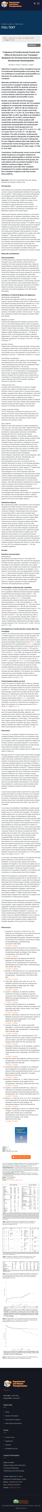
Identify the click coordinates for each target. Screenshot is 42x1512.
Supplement (9, 1441)
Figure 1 (21, 660)
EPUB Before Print (11, 1448)
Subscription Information (13, 1423)
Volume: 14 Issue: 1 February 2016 (21, 38)
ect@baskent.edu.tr (14, 1487)
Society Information (11, 1416)
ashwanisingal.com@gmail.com (14, 1180)
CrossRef (8, 946)
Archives (8, 1445)
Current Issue (9, 1437)
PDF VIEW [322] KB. (21, 1157)
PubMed (15, 946)
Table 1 (4, 573)
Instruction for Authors (13, 1419)
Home (5, 38)
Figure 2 (15, 706)
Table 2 (18, 598)
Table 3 (4, 669)
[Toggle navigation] (38, 3)
